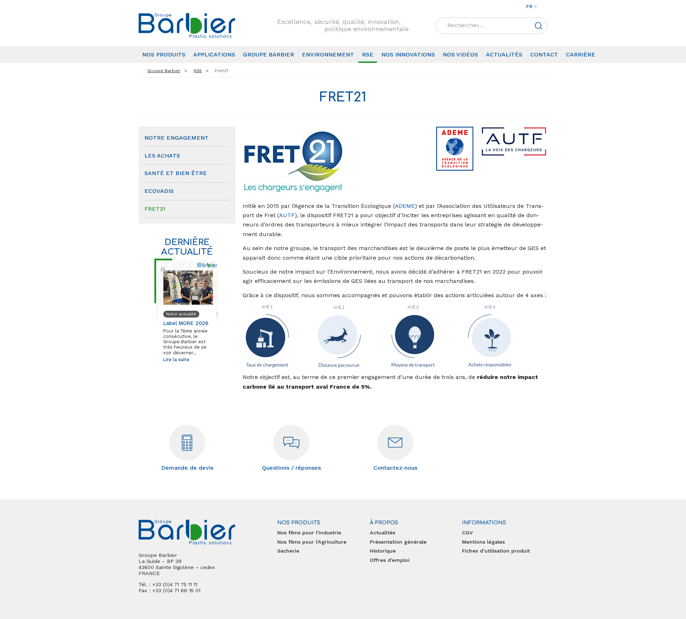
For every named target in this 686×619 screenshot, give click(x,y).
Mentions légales (483, 542)
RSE (367, 54)
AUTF (287, 215)
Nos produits (163, 54)
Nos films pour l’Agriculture (312, 542)
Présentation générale (398, 542)
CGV (467, 532)
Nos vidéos (460, 54)
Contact (544, 54)
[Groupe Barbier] (187, 25)
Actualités (504, 54)
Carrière (580, 54)
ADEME (405, 206)
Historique (383, 551)
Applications (214, 54)
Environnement (328, 54)
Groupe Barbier (268, 54)
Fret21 (154, 208)
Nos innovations (408, 54)
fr (529, 6)
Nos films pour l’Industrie (309, 532)
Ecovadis (159, 191)
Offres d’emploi (389, 560)
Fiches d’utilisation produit (496, 551)
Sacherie (288, 551)
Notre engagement (176, 137)
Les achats (162, 155)
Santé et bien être (175, 173)
